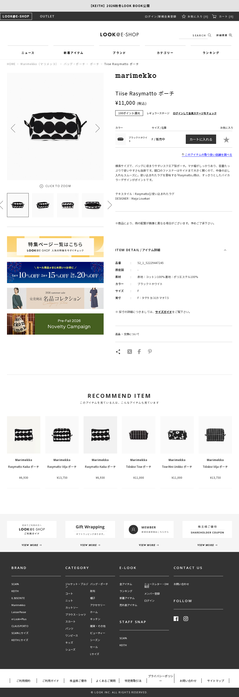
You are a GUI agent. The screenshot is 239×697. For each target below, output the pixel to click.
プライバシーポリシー (160, 678)
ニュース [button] (28, 53)
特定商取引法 (133, 681)
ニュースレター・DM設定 (156, 585)
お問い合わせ (181, 584)
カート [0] (226, 16)
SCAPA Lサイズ (19, 633)
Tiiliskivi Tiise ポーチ (138, 466)
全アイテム (126, 584)
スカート (70, 621)
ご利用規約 (23, 681)
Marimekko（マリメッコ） (40, 64)
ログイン (151, 16)
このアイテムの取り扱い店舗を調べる (208, 154)
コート (69, 593)
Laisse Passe (18, 612)
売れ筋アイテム (128, 605)
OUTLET (47, 16)
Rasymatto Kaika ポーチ (23, 466)
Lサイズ (94, 654)
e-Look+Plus (18, 619)
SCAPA (15, 584)
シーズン (95, 640)
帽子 (92, 598)
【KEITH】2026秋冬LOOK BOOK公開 (119, 5)
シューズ (70, 649)
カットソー (71, 607)
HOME (11, 64)
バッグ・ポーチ (74, 64)
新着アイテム (127, 598)
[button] (97, 128)
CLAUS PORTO (19, 626)
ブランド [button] (119, 53)
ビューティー (97, 633)
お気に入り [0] (198, 16)
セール (94, 647)
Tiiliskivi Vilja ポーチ (215, 466)
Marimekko (18, 605)
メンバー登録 (152, 593)
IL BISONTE (18, 598)
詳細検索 (222, 35)
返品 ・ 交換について (127, 334)
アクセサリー (97, 605)
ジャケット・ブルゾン (76, 585)
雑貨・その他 (97, 626)
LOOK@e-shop (119, 34)
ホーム (94, 612)
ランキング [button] (211, 53)
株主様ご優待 (78, 681)
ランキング (126, 591)
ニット (69, 600)
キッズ (69, 642)
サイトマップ (215, 681)
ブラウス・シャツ (75, 614)
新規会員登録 (167, 16)
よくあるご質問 (106, 681)
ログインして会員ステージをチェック (195, 113)
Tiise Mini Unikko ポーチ (177, 466)
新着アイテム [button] (74, 53)
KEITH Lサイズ (19, 640)
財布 (92, 591)
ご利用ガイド (50, 681)
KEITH (15, 591)
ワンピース (71, 635)
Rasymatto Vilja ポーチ (62, 466)
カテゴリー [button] (165, 53)
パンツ (69, 628)
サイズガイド (163, 312)
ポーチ (94, 64)
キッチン (95, 619)
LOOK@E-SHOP (16, 16)
